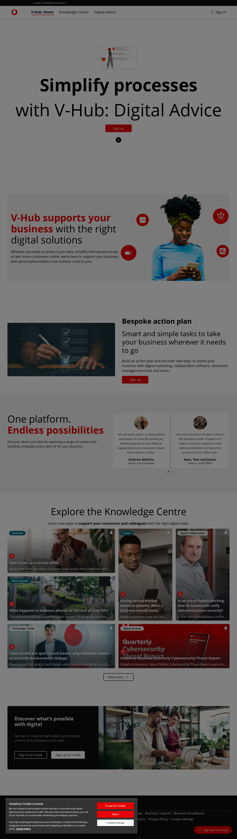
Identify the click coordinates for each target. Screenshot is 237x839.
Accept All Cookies (115, 805)
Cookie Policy (23, 828)
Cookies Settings (115, 822)
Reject (115, 814)
